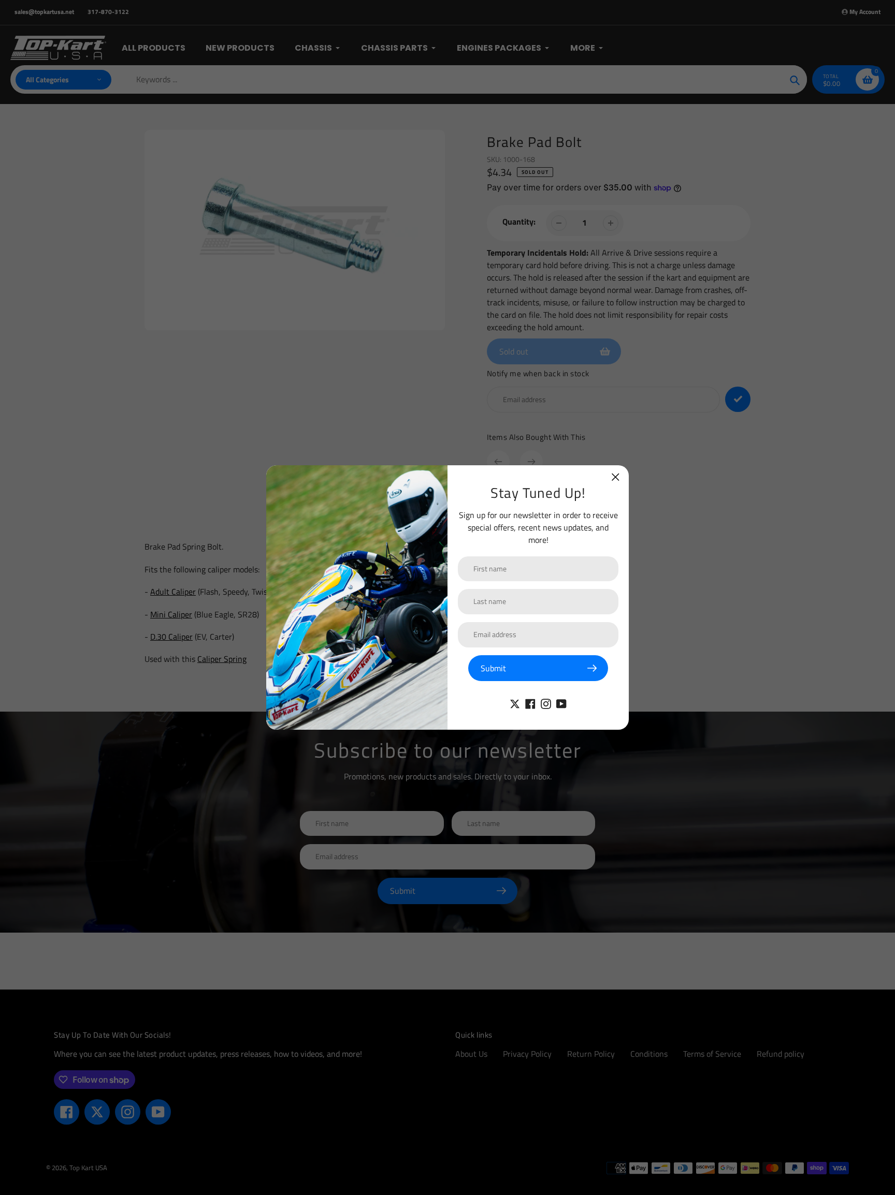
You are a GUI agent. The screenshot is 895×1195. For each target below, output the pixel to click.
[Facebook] (530, 703)
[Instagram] (546, 703)
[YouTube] (561, 703)
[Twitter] (515, 703)
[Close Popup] (615, 476)
